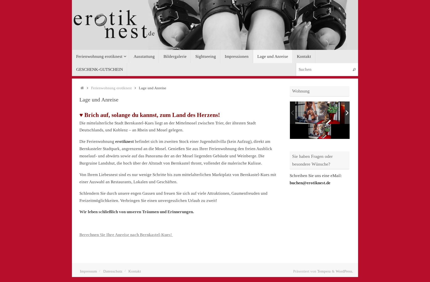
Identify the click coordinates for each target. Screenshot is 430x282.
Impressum (88, 271)
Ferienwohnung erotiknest (111, 88)
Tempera (324, 271)
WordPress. (344, 271)
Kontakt (134, 271)
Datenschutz (112, 271)
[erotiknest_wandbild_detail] (317, 113)
